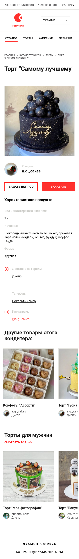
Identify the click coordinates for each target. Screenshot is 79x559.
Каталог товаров (30, 55)
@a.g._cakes (20, 319)
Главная (9, 55)
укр (64, 4)
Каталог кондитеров (19, 5)
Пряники (65, 38)
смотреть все (15, 442)
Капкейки (45, 38)
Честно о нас (47, 5)
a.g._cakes (31, 171)
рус (72, 4)
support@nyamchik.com (39, 552)
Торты (28, 38)
